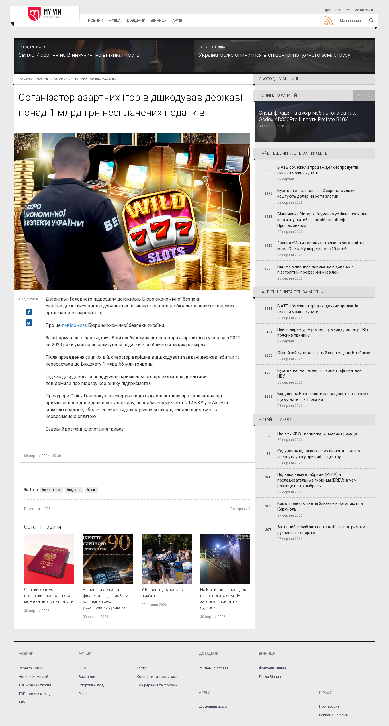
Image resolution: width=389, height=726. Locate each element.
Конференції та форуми (157, 685)
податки (74, 490)
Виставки (87, 676)
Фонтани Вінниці (273, 668)
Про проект (332, 10)
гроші (92, 490)
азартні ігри (52, 490)
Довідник (135, 20)
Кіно (82, 668)
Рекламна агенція (214, 668)
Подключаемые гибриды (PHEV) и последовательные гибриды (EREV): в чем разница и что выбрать (317, 480)
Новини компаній (33, 676)
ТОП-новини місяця (35, 694)
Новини (95, 20)
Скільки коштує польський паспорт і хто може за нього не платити (48, 595)
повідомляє (74, 325)
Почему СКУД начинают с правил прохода (317, 433)
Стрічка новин (31, 668)
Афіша (115, 20)
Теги (22, 702)
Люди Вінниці (270, 676)
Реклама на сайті (359, 10)
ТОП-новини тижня (35, 685)
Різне (83, 694)
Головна (25, 78)
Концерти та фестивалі (157, 676)
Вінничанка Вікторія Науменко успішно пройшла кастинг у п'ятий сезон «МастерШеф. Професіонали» (322, 220)
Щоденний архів (213, 706)
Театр (142, 668)
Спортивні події (92, 685)
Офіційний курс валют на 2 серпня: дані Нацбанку (323, 352)
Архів (177, 20)
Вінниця (159, 20)
